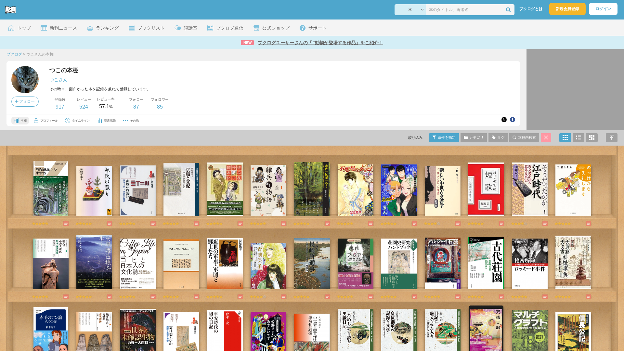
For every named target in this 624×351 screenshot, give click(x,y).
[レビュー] (59, 223)
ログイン (603, 8)
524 (83, 107)
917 (60, 107)
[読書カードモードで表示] (592, 137)
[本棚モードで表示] (565, 137)
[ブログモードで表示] (578, 137)
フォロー (26, 101)
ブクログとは (531, 8)
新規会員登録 (567, 8)
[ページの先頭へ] (612, 137)
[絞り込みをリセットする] (546, 137)
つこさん (58, 79)
